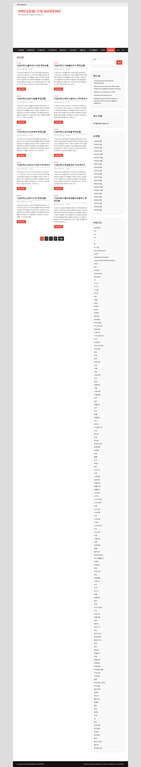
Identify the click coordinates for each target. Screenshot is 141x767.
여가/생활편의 (93, 50)
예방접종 (97, 578)
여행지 (96, 561)
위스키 (96, 591)
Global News (98, 273)
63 (95, 234)
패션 (95, 722)
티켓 (95, 715)
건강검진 (97, 342)
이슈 (95, 610)
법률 (95, 457)
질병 (95, 679)
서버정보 (97, 493)
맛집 (95, 437)
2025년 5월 (98, 177)
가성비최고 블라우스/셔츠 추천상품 (33, 65)
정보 (95, 630)
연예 (95, 568)
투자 (95, 709)
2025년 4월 (98, 180)
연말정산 (97, 565)
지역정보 (97, 676)
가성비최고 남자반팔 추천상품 (67, 131)
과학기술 (97, 362)
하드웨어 (97, 735)
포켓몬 (96, 732)
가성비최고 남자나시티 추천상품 (31, 198)
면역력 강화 (98, 444)
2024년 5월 (98, 206)
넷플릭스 (97, 404)
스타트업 (97, 519)
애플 (95, 548)
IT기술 (96, 290)
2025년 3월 (98, 184)
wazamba (97, 329)
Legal (95, 300)
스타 (95, 516)
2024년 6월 (98, 203)
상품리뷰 (97, 483)
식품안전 (97, 538)
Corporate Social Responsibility (104, 260)
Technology (97, 322)
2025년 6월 (98, 174)
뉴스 (95, 411)
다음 (61, 238)
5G (95, 231)
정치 (95, 646)
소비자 (96, 496)
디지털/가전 (41, 50)
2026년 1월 (98, 151)
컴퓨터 (96, 692)
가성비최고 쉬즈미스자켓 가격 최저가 (33, 165)
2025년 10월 (98, 161)
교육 (95, 365)
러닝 (95, 430)
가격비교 (97, 332)
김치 (95, 398)
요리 (95, 584)
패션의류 (111, 50)
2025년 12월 (98, 154)
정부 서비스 (98, 633)
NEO (31, 69)
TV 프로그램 (98, 326)
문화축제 (97, 447)
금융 (95, 381)
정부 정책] (97, 637)
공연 (95, 358)
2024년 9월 (98, 193)
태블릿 (96, 702)
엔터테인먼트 (98, 555)
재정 (95, 620)
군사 (95, 378)
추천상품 (97, 686)
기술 (95, 388)
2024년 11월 (98, 190)
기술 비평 (97, 391)
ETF (95, 267)
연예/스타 (97, 571)
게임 (95, 352)
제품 (95, 656)
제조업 (96, 650)
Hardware (97, 277)
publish (96, 313)
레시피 (96, 434)
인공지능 (97, 614)
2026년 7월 (98, 144)
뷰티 (95, 466)
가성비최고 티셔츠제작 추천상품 (31, 131)
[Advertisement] (70, 33)
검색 (94, 59)
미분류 (103, 50)
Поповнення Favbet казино (103, 95)
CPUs (96, 264)
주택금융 (97, 666)
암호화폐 (97, 545)
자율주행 (97, 617)
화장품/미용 (30, 50)
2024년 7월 (98, 200)
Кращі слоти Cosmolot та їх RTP (104, 92)
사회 (95, 473)
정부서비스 (98, 640)
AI (95, 244)
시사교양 (97, 532)
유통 (95, 594)
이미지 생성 (98, 607)
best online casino (100, 250)
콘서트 (96, 696)
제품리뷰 (97, 660)
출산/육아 (63, 50)
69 (95, 237)
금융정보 (97, 385)
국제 (95, 372)
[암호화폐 (97, 228)
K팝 (95, 296)
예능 (95, 574)
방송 (95, 453)
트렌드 (96, 712)
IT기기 (96, 286)
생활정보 (97, 489)
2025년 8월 (98, 167)
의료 (95, 604)
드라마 (96, 424)
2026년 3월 (98, 148)
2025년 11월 (98, 157)
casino (96, 254)
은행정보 (97, 597)
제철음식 (97, 653)
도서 (118, 50)
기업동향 (97, 394)
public (96, 309)
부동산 (96, 463)
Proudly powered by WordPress (92, 764)
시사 (95, 529)
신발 (95, 542)
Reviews (96, 316)
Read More (21, 89)
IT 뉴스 (96, 283)
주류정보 (97, 663)
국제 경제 (97, 375)
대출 (95, 414)
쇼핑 (95, 506)
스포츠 (96, 522)
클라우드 (97, 699)
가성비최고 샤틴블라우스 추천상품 (69, 65)
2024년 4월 (98, 210)
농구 (95, 408)
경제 (95, 355)
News (96, 303)
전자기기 (97, 627)
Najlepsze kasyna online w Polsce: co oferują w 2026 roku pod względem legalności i (106, 101)
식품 (95, 535)
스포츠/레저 (73, 50)
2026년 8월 (98, 141)
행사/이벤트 (98, 741)
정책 (95, 643)
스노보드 (97, 509)
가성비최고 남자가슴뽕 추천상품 (31, 98)
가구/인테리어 (52, 50)
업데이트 (97, 552)
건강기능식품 (98, 345)
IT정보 (96, 293)
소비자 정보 (98, 499)
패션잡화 (21, 50)
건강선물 (97, 349)
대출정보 (97, 417)
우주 (95, 588)
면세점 (96, 440)
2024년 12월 (98, 187)
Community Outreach (101, 257)
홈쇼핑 (96, 745)
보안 (95, 460)
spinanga (97, 319)
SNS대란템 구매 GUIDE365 (39, 11)
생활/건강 (83, 50)
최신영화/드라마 (99, 682)
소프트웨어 (98, 502)
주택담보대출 (98, 669)
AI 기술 (96, 247)
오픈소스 (97, 581)
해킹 (95, 738)
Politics (96, 306)
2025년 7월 (98, 170)
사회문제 (97, 476)
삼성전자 (97, 480)
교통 (95, 368)
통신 (95, 705)
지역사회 (97, 673)
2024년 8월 (98, 197)
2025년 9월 (98, 164)
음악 (95, 601)
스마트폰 (97, 512)
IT (94, 280)
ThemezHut (120, 764)
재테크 (96, 624)
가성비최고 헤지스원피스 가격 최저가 (70, 98)
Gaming (96, 270)
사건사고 (97, 470)
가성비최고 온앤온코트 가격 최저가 (69, 165)
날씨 (95, 401)
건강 (95, 339)
